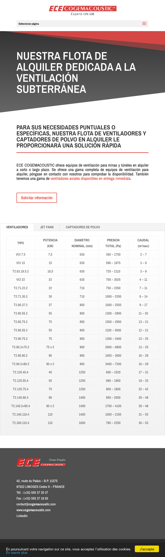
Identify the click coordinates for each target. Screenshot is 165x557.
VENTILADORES (17, 227)
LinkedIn (22, 515)
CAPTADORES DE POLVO (83, 227)
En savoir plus (17, 552)
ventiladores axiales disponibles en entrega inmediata (90, 178)
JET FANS (47, 227)
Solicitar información (37, 197)
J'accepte (147, 548)
